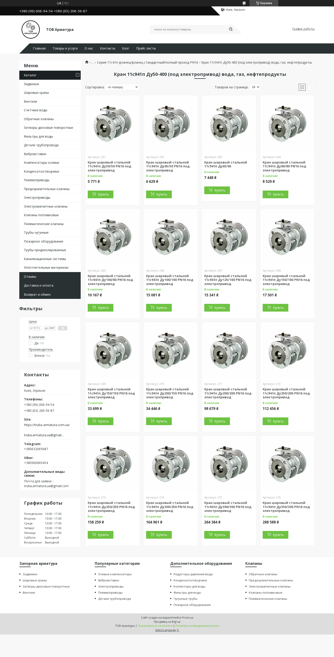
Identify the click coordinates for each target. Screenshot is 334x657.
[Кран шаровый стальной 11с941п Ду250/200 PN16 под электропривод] (287, 350)
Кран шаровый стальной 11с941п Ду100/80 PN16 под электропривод (110, 280)
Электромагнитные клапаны (45, 206)
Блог (125, 48)
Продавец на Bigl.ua (167, 622)
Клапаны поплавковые (41, 215)
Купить (103, 194)
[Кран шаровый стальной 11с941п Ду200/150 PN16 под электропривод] (171, 350)
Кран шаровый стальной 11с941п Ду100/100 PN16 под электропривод (169, 280)
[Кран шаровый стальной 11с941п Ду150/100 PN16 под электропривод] (287, 237)
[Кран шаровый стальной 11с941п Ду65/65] (229, 123)
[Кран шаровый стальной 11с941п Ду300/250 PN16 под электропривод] (171, 464)
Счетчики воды (35, 110)
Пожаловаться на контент (155, 626)
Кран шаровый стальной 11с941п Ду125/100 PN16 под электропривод (228, 280)
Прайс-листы (146, 48)
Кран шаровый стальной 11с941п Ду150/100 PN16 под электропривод (286, 280)
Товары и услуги (65, 48)
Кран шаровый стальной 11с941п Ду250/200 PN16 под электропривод (286, 393)
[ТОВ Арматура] (30, 29)
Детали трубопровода (41, 145)
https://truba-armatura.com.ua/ (47, 425)
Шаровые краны (36, 92)
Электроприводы (37, 197)
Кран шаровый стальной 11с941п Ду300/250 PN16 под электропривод (169, 507)
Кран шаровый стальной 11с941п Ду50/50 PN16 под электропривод (109, 166)
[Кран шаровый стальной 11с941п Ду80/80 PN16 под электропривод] (287, 123)
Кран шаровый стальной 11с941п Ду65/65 (225, 164)
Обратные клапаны (39, 119)
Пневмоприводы (36, 180)
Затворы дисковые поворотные (48, 127)
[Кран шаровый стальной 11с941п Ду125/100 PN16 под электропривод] (229, 237)
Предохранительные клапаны (47, 189)
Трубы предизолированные (45, 250)
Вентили (30, 101)
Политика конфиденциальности (197, 626)
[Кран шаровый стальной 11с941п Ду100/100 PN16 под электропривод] (171, 237)
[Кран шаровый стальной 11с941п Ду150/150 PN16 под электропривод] (112, 350)
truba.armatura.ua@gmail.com (44, 435)
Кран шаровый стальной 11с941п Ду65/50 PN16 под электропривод (168, 166)
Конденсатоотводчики (41, 171)
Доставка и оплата (38, 285)
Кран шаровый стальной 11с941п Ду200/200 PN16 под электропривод (228, 393)
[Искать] (230, 29)
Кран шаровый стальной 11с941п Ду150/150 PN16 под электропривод (111, 393)
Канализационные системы (45, 259)
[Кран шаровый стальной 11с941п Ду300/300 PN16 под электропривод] (229, 464)
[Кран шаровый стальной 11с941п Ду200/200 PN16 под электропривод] (229, 350)
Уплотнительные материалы (46, 267)
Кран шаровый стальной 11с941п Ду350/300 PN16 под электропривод (286, 507)
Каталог (30, 75)
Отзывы (30, 276)
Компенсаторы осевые (41, 162)
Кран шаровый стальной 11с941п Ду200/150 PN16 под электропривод (169, 393)
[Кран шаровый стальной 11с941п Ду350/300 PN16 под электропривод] (287, 464)
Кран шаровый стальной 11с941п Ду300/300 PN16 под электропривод (228, 507)
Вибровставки (35, 154)
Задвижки (31, 84)
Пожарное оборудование (43, 241)
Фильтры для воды (38, 136)
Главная (39, 48)
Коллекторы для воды (189, 586)
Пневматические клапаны (44, 224)
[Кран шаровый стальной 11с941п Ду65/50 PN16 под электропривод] (171, 123)
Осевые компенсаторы (115, 574)
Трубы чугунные (36, 232)
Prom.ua (187, 618)
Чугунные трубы (185, 599)
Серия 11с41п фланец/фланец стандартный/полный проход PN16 (147, 62)
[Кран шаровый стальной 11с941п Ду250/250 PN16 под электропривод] (112, 464)
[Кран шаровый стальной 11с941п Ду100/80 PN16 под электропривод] (112, 237)
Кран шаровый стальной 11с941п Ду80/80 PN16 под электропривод (284, 166)
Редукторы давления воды (193, 574)
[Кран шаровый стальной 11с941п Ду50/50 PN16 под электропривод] (112, 123)
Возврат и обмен (37, 294)
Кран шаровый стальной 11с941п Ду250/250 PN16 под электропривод (111, 507)
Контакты (107, 48)
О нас (89, 48)
